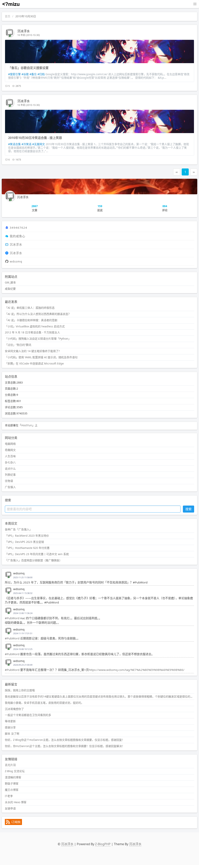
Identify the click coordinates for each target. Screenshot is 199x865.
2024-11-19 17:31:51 (22, 633)
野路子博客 (11, 783)
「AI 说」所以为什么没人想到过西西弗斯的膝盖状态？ (38, 314)
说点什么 (10, 468)
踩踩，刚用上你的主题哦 (20, 690)
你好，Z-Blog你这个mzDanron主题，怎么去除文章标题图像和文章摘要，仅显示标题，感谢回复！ (65, 740)
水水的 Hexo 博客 (15, 802)
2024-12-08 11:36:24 (22, 613)
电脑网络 (10, 444)
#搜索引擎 (14, 74)
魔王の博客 (11, 790)
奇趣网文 (10, 450)
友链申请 (10, 808)
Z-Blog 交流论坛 (15, 771)
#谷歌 (25, 74)
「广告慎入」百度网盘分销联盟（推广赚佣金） (33, 560)
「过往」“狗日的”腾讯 (18, 345)
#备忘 (33, 74)
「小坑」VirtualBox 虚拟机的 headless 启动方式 (35, 326)
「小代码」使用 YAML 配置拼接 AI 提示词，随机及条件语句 (41, 357)
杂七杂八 (10, 462)
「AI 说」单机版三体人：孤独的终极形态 (30, 308)
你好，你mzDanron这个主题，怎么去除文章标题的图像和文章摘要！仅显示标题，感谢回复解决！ (65, 746)
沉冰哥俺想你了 (14, 709)
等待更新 (10, 721)
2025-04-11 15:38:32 (22, 593)
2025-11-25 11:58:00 (22, 577)
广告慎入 (10, 487)
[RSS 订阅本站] (13, 824)
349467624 (18, 227)
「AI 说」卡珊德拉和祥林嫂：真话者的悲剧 (31, 320)
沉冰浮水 (23, 31)
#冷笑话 (26, 144)
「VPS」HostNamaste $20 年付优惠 (27, 548)
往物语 (9, 481)
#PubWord (12, 618)
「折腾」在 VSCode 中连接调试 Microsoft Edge (34, 363)
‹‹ (177, 172)
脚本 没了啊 (12, 733)
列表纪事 (10, 474)
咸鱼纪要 (10, 288)
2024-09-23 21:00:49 (22, 665)
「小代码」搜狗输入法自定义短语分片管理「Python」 (38, 338)
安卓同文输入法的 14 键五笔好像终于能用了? (32, 351)
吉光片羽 (10, 765)
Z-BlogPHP (103, 844)
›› (194, 172)
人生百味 (10, 456)
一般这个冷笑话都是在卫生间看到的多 (28, 715)
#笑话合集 (14, 144)
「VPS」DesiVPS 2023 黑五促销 (24, 542)
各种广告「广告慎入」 (18, 529)
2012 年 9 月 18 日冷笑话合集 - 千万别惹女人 (32, 332)
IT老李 (9, 796)
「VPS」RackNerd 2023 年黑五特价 (27, 535)
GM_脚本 (10, 282)
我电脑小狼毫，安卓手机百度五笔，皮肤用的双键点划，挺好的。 (44, 703)
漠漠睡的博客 (13, 777)
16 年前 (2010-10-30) (28, 35)
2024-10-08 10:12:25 (22, 649)
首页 (7, 16)
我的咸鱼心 (17, 236)
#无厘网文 (38, 144)
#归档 (41, 74)
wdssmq (16, 261)
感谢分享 (10, 727)
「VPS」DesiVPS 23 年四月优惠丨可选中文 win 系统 (37, 554)
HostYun (26, 425)
